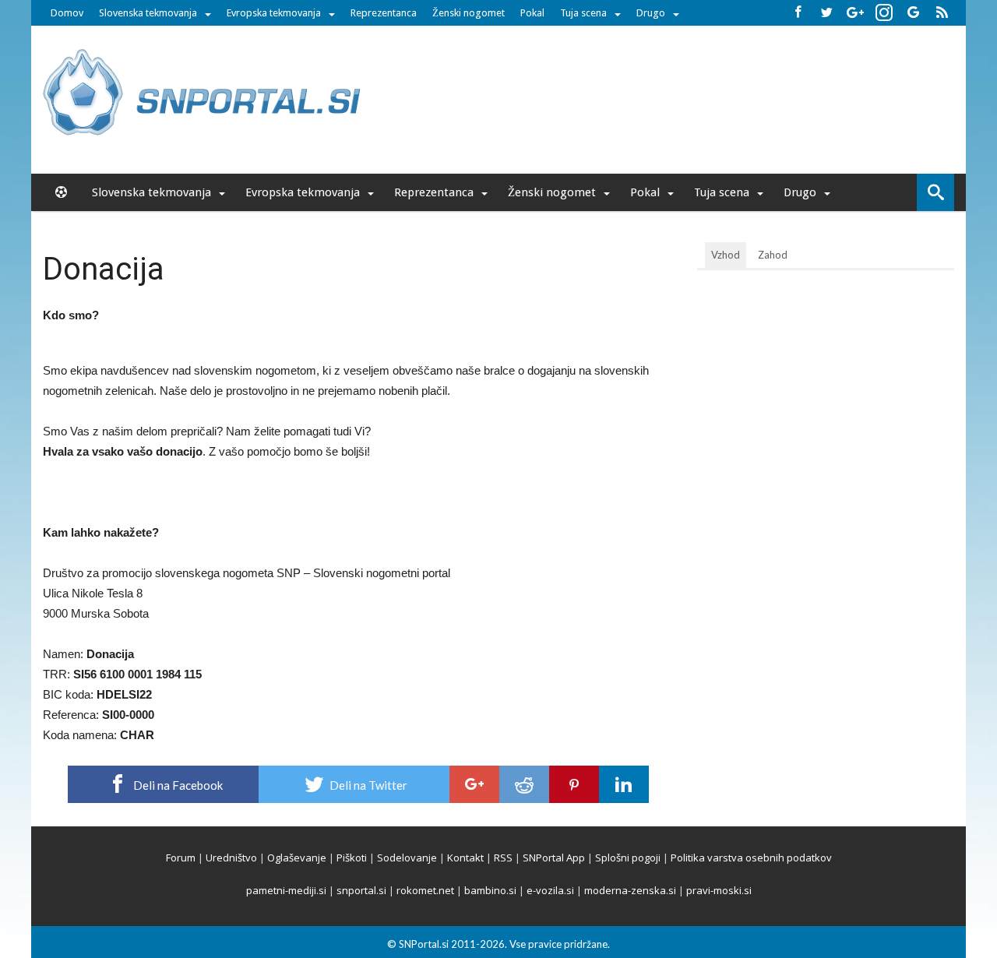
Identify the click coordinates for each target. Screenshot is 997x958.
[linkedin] (624, 784)
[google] (474, 784)
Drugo (650, 13)
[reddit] (524, 784)
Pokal (532, 13)
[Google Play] (912, 13)
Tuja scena (583, 13)
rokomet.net (425, 890)
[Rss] (941, 13)
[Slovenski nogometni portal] (204, 48)
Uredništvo (231, 858)
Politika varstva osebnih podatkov (751, 858)
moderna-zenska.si (630, 890)
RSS (503, 858)
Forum (181, 858)
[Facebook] (797, 13)
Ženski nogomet (468, 13)
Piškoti (351, 858)
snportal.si (361, 890)
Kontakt (465, 858)
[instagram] (884, 13)
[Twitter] (826, 13)
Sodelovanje (407, 858)
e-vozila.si (550, 890)
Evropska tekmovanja (274, 13)
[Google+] (855, 13)
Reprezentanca (384, 13)
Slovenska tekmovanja (148, 13)
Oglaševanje (296, 858)
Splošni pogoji (628, 858)
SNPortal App (554, 858)
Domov (67, 13)
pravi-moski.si (719, 890)
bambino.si (490, 890)
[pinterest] (574, 784)
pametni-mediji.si (286, 890)
